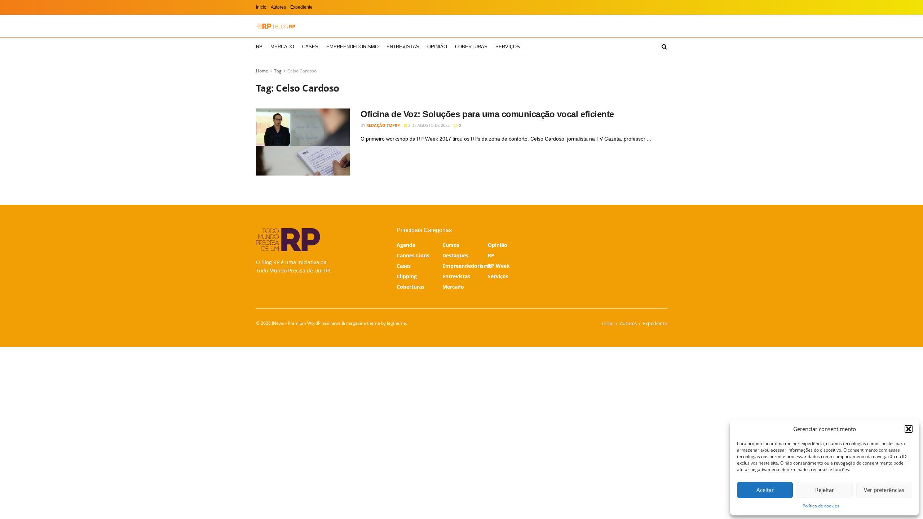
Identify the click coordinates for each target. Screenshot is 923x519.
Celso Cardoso (302, 71)
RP (259, 46)
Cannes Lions (413, 255)
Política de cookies (821, 506)
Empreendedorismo (352, 46)
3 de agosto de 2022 (428, 125)
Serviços (507, 46)
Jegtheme (396, 323)
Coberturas (471, 46)
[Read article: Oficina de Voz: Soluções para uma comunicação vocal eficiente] (303, 142)
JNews (278, 323)
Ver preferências (884, 489)
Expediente (301, 7)
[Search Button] (664, 47)
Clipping (407, 276)
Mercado (282, 46)
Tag (278, 71)
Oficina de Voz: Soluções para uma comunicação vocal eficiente (487, 114)
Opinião (437, 46)
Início (261, 7)
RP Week (499, 265)
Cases (310, 46)
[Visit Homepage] (276, 26)
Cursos (450, 244)
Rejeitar (824, 489)
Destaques (455, 255)
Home (262, 71)
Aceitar (765, 489)
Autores (278, 7)
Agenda (406, 244)
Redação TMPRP (383, 125)
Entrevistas (403, 46)
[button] (908, 428)
